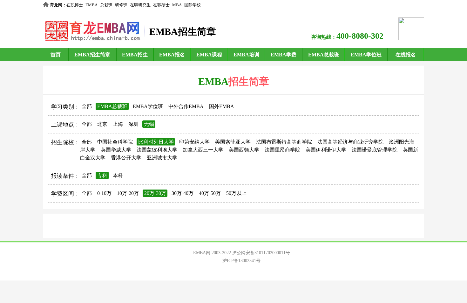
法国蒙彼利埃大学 (157, 149)
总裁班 (106, 5)
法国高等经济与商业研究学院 (350, 142)
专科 (102, 175)
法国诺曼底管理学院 (374, 149)
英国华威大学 (116, 149)
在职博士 (74, 5)
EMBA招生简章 (92, 54)
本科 (118, 175)
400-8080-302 (359, 36)
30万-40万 (182, 193)
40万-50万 (210, 193)
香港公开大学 (126, 157)
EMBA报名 (172, 54)
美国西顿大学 (244, 149)
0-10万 (104, 193)
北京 (102, 124)
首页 (56, 54)
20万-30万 (155, 193)
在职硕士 (161, 5)
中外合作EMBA (186, 106)
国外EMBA (221, 106)
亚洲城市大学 (162, 157)
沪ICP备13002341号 (241, 260)
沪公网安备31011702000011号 (261, 252)
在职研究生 (140, 5)
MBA (177, 5)
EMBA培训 (246, 54)
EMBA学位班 (366, 54)
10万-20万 (128, 193)
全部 (87, 106)
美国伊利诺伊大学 (326, 149)
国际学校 (192, 5)
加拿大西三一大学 (203, 149)
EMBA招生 (135, 54)
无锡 (149, 124)
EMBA (91, 5)
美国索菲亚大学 (233, 142)
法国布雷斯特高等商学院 (284, 142)
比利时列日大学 (156, 142)
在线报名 (406, 54)
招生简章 (248, 81)
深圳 (133, 124)
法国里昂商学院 (282, 149)
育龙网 (56, 5)
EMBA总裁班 (323, 54)
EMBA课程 (209, 54)
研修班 (121, 5)
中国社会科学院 (115, 142)
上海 (118, 124)
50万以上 (236, 193)
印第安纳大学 (194, 142)
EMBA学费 (283, 54)
